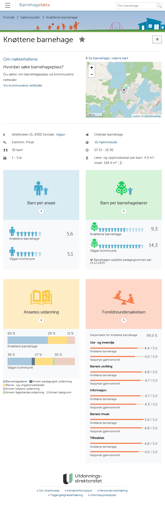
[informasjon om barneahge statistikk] (41, 211)
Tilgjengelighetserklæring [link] (66, 495)
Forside (9, 17)
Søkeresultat (30, 17)
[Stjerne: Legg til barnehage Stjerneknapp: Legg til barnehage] (82, 40)
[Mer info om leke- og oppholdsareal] (120, 163)
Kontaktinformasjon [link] (79, 490)
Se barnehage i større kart (108, 58)
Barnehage (34, 5)
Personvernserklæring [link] (113, 490)
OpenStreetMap (152, 116)
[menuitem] (34, 5)
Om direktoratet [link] (49, 490)
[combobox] (136, 6)
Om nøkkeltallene (20, 59)
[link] (82, 478)
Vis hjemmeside (105, 142)
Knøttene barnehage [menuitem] (62, 17)
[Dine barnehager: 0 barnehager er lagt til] (157, 39)
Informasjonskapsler (102, 495)
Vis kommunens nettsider (23, 85)
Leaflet (136, 116)
